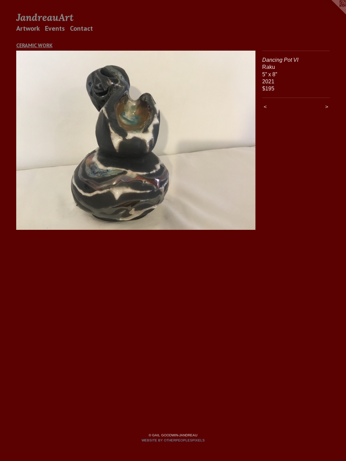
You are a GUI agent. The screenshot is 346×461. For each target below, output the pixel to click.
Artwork (28, 28)
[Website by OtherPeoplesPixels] (332, 13)
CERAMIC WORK (34, 45)
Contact (81, 28)
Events (55, 28)
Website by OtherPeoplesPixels (173, 440)
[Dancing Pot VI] (135, 140)
